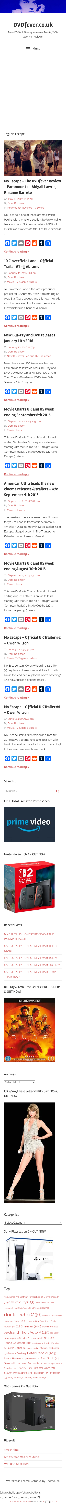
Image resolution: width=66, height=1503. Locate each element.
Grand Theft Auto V (28, 1332)
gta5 (8, 1338)
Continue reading (15, 251)
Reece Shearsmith (16, 1358)
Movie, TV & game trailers (22, 281)
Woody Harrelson (36, 1377)
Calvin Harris (42, 1303)
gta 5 (54, 1333)
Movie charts (14, 430)
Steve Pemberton (37, 1373)
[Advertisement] (33, 91)
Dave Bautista (40, 1308)
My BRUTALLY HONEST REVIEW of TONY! (30, 958)
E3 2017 (32, 1321)
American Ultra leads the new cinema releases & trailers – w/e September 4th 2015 (31, 489)
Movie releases (16, 510)
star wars (47, 1368)
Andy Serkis (11, 1297)
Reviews (27, 207)
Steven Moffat (15, 1372)
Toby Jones (16, 1377)
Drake (19, 1321)
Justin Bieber (17, 1348)
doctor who (22, 1314)
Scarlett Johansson (44, 1363)
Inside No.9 (45, 1338)
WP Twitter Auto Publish (20, 1501)
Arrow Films (11, 1449)
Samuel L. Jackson (18, 1363)
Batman (26, 1296)
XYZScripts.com (50, 1501)
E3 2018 (44, 1321)
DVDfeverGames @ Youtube (21, 1457)
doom (8, 1321)
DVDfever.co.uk (33, 25)
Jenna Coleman (17, 1343)
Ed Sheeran (28, 1326)
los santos (33, 1348)
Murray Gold (17, 1353)
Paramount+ (14, 207)
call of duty (21, 1302)
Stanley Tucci (28, 1368)
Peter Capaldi (41, 1353)
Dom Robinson (16, 203)
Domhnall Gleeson (52, 1315)
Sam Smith (50, 1358)
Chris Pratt (24, 1308)
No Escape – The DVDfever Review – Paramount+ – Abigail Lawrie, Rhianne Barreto (32, 187)
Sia (59, 1363)
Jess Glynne (38, 1343)
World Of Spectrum (16, 1463)
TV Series (38, 207)
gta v (17, 1338)
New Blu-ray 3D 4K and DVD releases (29, 356)
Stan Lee (10, 1368)
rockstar (34, 1359)
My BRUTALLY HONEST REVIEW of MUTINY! (32, 965)
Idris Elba (29, 1338)
